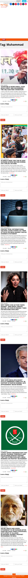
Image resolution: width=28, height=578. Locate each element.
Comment (14, 101)
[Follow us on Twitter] (13, 4)
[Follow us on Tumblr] (23, 4)
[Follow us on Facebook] (11, 4)
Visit (24, 101)
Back (4, 39)
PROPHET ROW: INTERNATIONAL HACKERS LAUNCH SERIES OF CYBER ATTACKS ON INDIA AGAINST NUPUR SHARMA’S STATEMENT (14, 231)
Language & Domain (18, 1)
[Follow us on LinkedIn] (18, 4)
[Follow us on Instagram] (26, 4)
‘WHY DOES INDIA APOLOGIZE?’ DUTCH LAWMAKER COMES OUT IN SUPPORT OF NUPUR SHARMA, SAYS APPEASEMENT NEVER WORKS (13, 382)
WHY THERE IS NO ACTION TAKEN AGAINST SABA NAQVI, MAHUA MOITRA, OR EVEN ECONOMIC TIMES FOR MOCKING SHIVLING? (13, 307)
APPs (24, 1)
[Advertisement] (14, 23)
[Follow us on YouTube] (21, 4)
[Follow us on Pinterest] (16, 4)
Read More (18, 97)
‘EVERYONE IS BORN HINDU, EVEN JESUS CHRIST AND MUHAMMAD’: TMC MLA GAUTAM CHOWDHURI (13, 88)
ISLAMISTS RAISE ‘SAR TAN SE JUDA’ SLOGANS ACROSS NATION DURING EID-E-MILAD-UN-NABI (13, 162)
